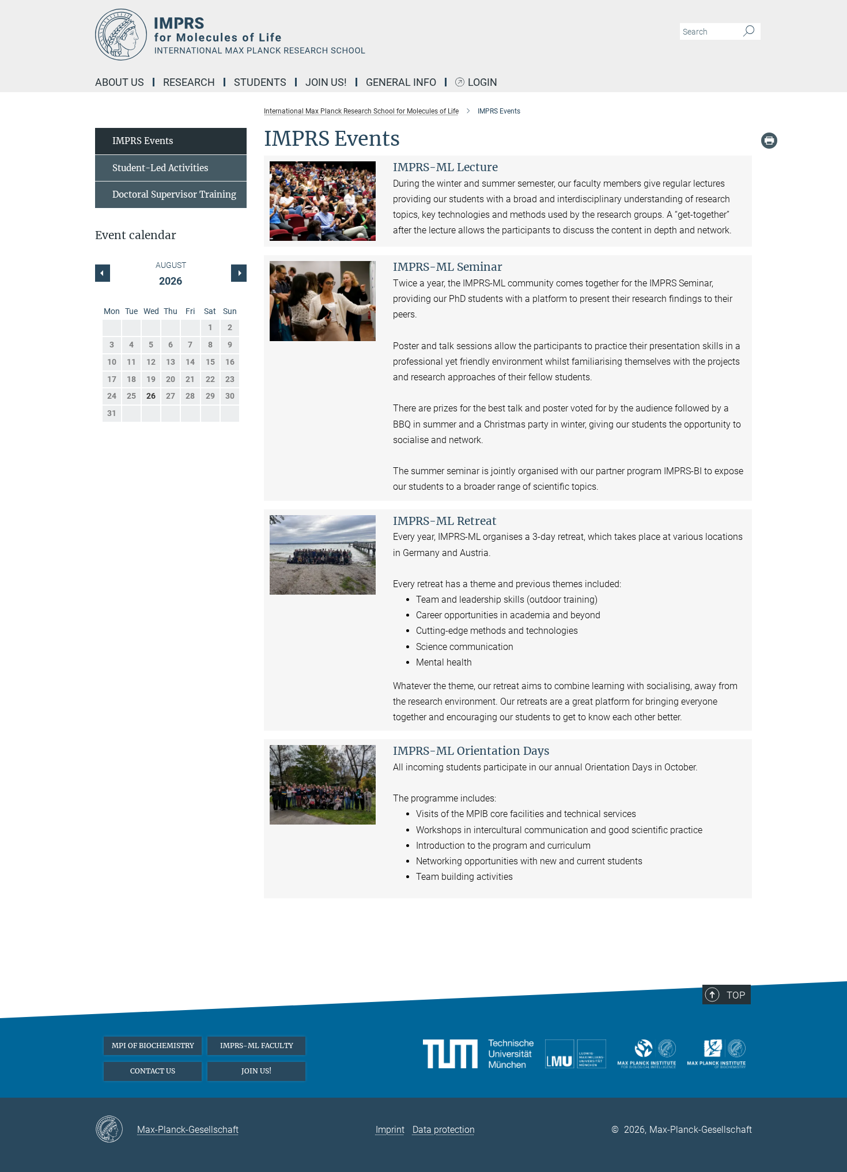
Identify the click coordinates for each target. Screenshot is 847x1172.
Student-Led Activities (160, 167)
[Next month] (102, 273)
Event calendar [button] (135, 235)
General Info (401, 82)
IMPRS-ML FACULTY (256, 1045)
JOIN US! (256, 1071)
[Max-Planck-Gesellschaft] (116, 1130)
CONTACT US (152, 1071)
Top (736, 995)
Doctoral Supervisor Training (174, 194)
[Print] (769, 140)
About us (119, 82)
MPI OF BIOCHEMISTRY (153, 1045)
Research (189, 82)
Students (260, 82)
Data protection (444, 1129)
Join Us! (326, 82)
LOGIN (482, 83)
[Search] (749, 32)
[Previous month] (238, 273)
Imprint (390, 1129)
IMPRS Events (142, 140)
